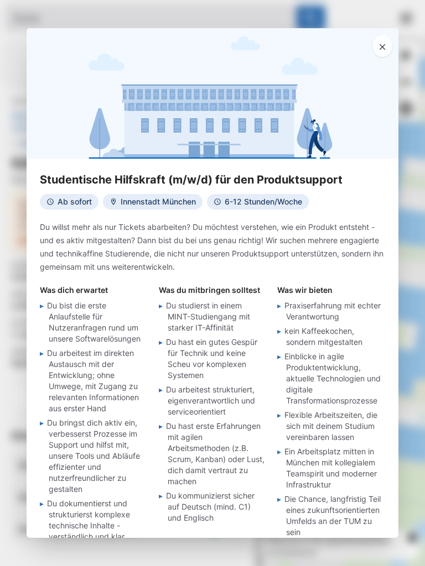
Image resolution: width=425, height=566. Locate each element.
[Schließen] (382, 46)
